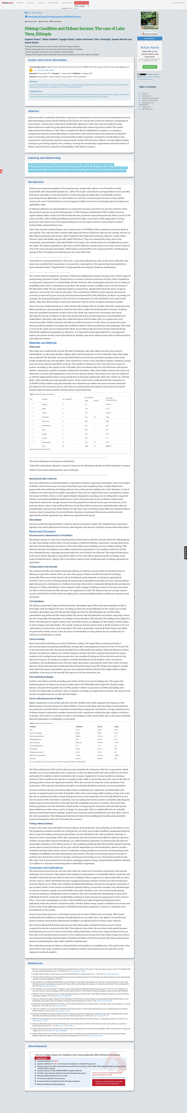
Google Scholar (107, 164)
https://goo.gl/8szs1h (59, 1006)
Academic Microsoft (36, 168)
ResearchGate (111, 171)
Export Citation (34, 164)
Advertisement (147, 109)
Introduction (146, 96)
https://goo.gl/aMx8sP (63, 996)
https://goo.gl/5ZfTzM (100, 1016)
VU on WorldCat (98, 171)
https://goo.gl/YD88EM (59, 1031)
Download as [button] (149, 38)
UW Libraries (88, 168)
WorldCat (80, 171)
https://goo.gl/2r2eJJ (49, 986)
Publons (56, 164)
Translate (75, 8)
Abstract (145, 94)
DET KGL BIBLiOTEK (37, 171)
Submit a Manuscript (81, 3)
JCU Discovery (52, 171)
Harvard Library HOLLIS (70, 164)
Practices (20, 3)
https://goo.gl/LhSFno (66, 1026)
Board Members (53, 3)
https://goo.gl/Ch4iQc (95, 1036)
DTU (88, 171)
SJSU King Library (102, 168)
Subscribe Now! (150, 67)
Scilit (48, 168)
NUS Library (115, 168)
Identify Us (30, 3)
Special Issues (67, 3)
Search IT (96, 164)
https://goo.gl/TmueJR (62, 1011)
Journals (41, 3)
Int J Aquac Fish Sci (178, 3)
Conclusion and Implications (146, 103)
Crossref (122, 171)
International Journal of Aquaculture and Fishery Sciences (54, 16)
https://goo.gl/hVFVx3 (111, 974)
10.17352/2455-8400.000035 (44, 70)
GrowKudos (85, 164)
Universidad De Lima (67, 171)
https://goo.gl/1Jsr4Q (39, 1021)
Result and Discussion (150, 100)
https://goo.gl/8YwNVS (104, 1001)
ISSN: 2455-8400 (34, 13)
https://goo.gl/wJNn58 (77, 971)
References (146, 107)
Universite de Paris (74, 168)
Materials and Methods (150, 98)
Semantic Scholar (58, 168)
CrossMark (47, 164)
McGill (124, 168)
